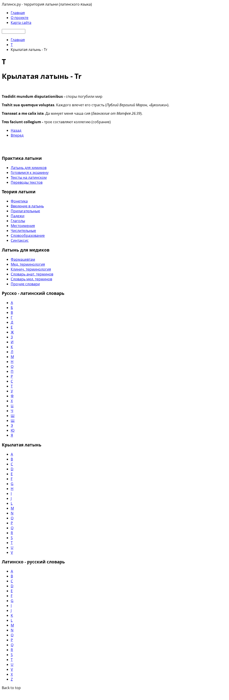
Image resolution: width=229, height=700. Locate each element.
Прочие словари (25, 283)
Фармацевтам (23, 259)
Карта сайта (21, 22)
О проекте (19, 17)
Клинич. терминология (31, 269)
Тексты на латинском (29, 177)
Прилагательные (25, 210)
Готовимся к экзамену (30, 172)
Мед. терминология (28, 264)
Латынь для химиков (29, 167)
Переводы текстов (26, 182)
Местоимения (23, 225)
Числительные (23, 230)
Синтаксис (20, 240)
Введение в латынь (27, 206)
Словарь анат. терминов (32, 274)
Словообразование (28, 235)
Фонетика (19, 201)
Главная (18, 12)
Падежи (17, 215)
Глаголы (18, 220)
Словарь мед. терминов (31, 279)
